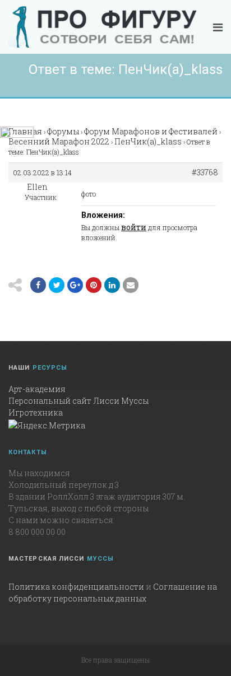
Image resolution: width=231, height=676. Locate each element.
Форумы (63, 131)
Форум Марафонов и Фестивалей (151, 131)
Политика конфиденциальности (76, 586)
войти (133, 227)
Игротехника (35, 412)
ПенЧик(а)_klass (148, 141)
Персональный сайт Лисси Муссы (78, 400)
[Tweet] (56, 285)
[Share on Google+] (75, 285)
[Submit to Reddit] (93, 285)
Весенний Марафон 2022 (58, 141)
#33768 (205, 172)
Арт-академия (37, 389)
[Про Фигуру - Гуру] (104, 27)
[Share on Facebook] (38, 285)
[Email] (112, 285)
